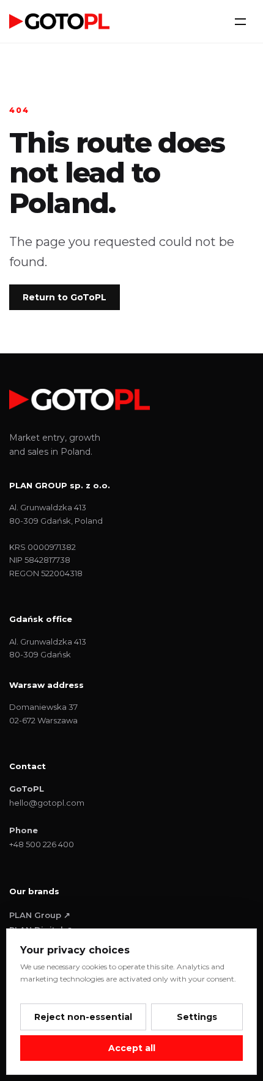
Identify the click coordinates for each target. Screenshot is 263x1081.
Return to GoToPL (64, 297)
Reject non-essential (83, 1016)
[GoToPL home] (59, 21)
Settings (197, 1016)
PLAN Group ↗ (39, 915)
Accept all (131, 1048)
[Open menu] (240, 21)
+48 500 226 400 (41, 844)
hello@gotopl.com (46, 803)
